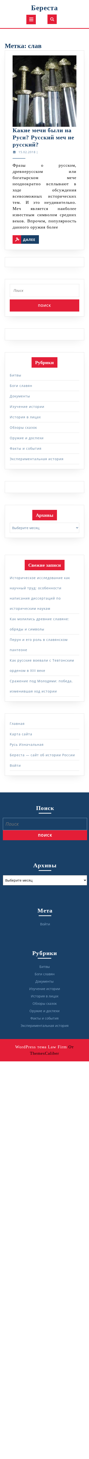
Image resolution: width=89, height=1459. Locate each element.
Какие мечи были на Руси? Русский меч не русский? (43, 137)
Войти (15, 765)
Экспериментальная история (37, 459)
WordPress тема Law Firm (41, 1046)
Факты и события (26, 448)
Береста (44, 8)
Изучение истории (27, 406)
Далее (31, 238)
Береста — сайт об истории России (42, 755)
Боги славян (21, 385)
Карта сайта (21, 734)
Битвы (15, 375)
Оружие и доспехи (27, 438)
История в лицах (25, 417)
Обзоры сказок (23, 427)
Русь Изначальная (27, 744)
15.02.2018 (27, 152)
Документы (20, 396)
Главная (17, 723)
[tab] (31, 19)
